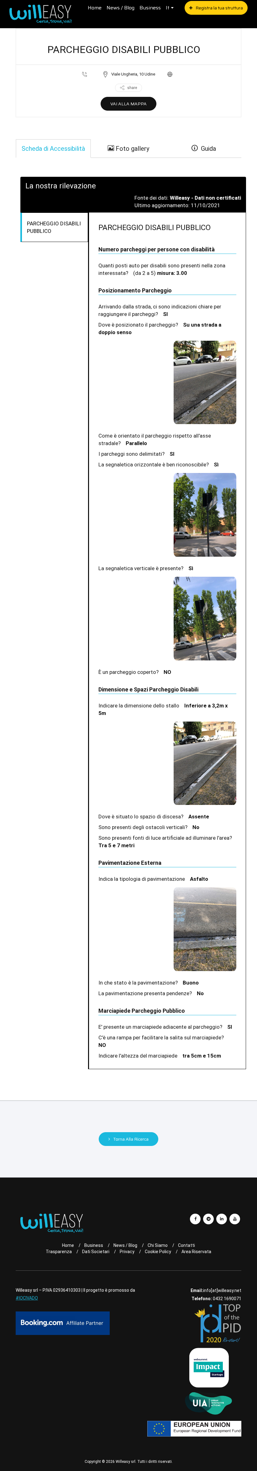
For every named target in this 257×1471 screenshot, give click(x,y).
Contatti (186, 1245)
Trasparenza (59, 1251)
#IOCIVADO (27, 1297)
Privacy (127, 1251)
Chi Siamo (158, 1245)
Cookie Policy (158, 1251)
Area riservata (196, 1251)
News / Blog (120, 8)
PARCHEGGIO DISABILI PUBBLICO (54, 227)
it (168, 8)
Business (150, 8)
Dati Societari (95, 1251)
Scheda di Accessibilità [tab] (53, 148)
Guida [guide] (207, 148)
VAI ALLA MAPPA (128, 103)
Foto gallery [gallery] (131, 148)
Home (95, 8)
